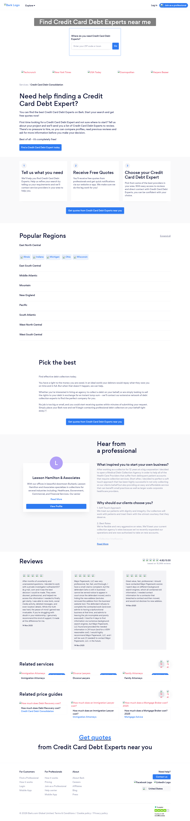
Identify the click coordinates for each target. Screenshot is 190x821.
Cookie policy (84, 813)
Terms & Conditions (65, 813)
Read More (102, 544)
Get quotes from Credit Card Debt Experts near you (95, 210)
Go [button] (115, 45)
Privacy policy (100, 813)
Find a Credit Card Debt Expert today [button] (40, 147)
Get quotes (95, 737)
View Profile (56, 506)
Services (23, 84)
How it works (26, 782)
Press (75, 794)
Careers (77, 782)
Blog (75, 790)
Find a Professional (29, 777)
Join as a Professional (55, 786)
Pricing (48, 782)
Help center (51, 790)
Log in (154, 5)
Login (22, 786)
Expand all (165, 235)
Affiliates (77, 786)
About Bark (78, 777)
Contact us (161, 776)
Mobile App (25, 790)
